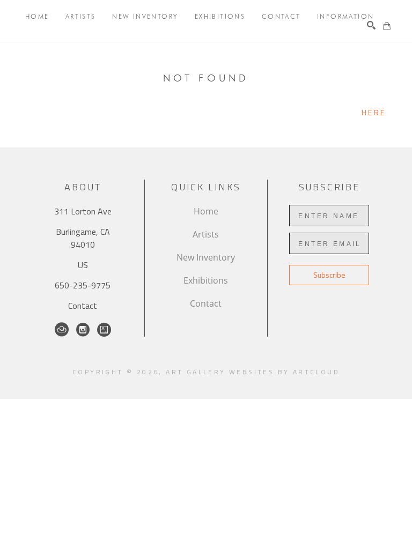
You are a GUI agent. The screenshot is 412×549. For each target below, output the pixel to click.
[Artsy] (104, 330)
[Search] (371, 25)
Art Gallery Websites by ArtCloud (253, 372)
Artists (206, 234)
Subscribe (329, 274)
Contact (82, 305)
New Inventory (205, 257)
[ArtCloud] (62, 330)
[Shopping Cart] (387, 25)
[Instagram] (83, 330)
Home (206, 211)
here (374, 112)
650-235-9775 (83, 285)
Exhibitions (205, 280)
